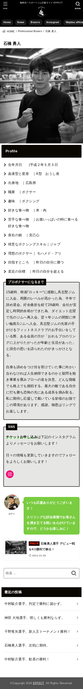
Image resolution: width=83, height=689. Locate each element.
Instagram (52, 22)
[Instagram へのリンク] (10, 474)
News (20, 22)
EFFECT (38, 683)
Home (7, 22)
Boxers (35, 22)
